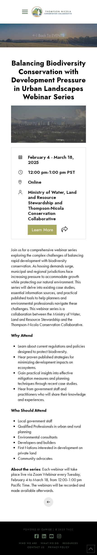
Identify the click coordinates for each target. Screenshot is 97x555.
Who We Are (28, 543)
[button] (25, 12)
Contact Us (36, 547)
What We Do (50, 543)
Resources (70, 543)
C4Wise (47, 529)
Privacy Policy (58, 547)
